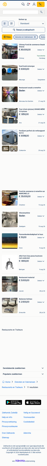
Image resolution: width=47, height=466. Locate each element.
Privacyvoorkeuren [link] (10, 426)
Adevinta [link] (27, 433)
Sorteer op (23, 19)
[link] (5, 4)
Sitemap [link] (5, 437)
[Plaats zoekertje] (41, 4)
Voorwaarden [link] (29, 417)
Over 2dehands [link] (8, 433)
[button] (28, 4)
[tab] (5, 23)
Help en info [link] (7, 417)
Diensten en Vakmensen (24, 37)
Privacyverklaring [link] (9, 422)
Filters (8, 37)
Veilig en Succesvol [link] (32, 413)
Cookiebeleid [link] (29, 422)
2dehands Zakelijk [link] (9, 413)
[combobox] (20, 12)
